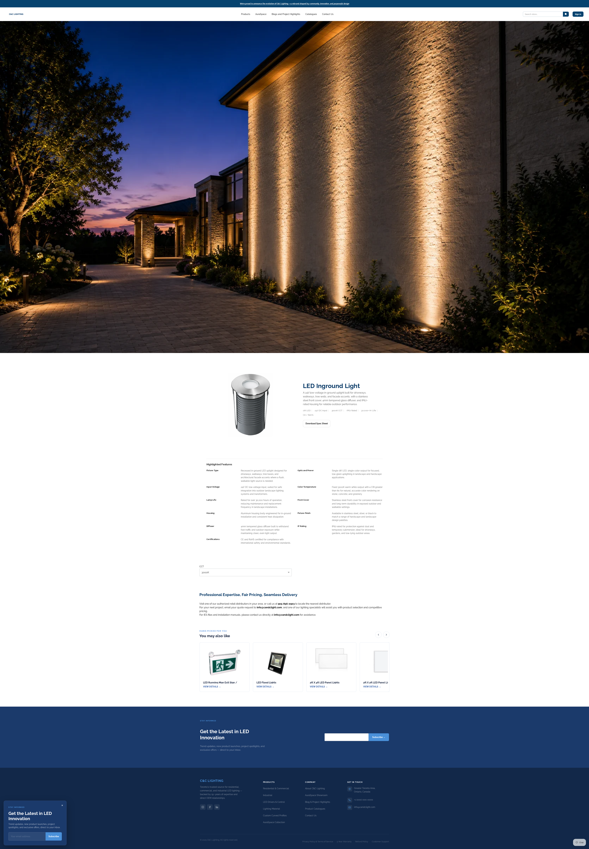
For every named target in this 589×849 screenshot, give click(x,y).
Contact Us (327, 14)
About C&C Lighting (315, 788)
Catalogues (311, 14)
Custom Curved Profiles (275, 815)
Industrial (267, 795)
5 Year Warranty (344, 841)
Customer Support (380, 841)
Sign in (578, 14)
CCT (201, 566)
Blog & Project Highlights (317, 802)
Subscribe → (378, 737)
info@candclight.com (364, 807)
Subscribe (53, 836)
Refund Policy (361, 841)
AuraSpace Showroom (316, 795)
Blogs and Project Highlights (286, 14)
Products (245, 14)
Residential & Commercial (276, 788)
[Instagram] (203, 807)
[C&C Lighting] (16, 14)
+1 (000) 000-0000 (363, 799)
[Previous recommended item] (378, 634)
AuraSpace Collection (274, 822)
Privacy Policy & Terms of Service (317, 841)
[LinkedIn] (217, 807)
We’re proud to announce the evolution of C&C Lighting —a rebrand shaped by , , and (294, 4)
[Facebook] (210, 807)
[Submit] (566, 14)
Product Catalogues (315, 809)
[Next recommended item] (386, 634)
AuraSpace (260, 14)
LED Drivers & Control (274, 802)
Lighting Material (271, 809)
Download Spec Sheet (317, 423)
